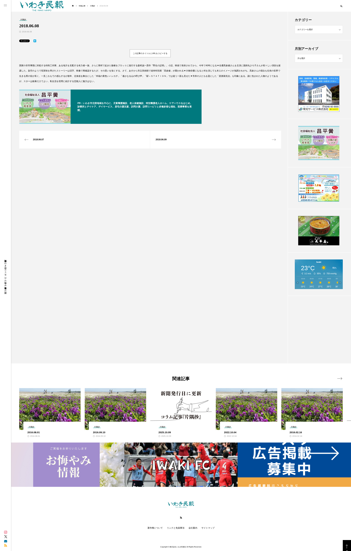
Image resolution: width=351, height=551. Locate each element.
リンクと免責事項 (175, 528)
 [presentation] (339, 378)
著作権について (155, 528)
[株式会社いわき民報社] (42, 6)
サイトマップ (208, 528)
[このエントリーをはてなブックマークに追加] (34, 41)
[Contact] (5, 540)
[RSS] (5, 545)
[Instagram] (5, 532)
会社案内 (193, 528)
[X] (5, 536)
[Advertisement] (319, 323)
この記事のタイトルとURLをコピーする (150, 53)
